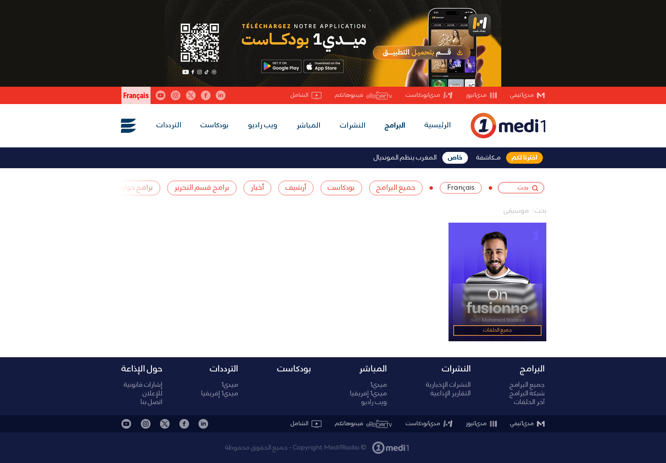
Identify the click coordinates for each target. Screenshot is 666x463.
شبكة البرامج (527, 393)
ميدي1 (378, 385)
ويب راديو (263, 125)
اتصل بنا (151, 402)
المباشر (309, 125)
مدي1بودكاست (423, 95)
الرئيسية (438, 125)
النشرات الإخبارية (448, 385)
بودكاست (214, 125)
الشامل (299, 95)
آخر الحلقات (529, 402)
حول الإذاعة (141, 369)
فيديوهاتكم (349, 95)
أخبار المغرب (428, 444)
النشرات (353, 125)
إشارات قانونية (143, 385)
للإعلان (152, 393)
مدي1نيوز (476, 95)
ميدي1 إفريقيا (368, 393)
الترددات (168, 125)
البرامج (395, 125)
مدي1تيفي (522, 95)
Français (461, 187)
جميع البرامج (527, 385)
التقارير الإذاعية (450, 393)
